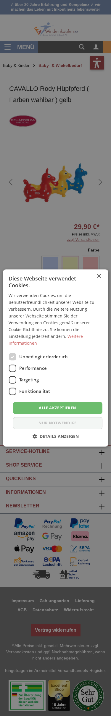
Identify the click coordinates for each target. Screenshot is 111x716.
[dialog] (55, 358)
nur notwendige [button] (57, 423)
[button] (56, 436)
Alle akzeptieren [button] (57, 407)
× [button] (98, 276)
